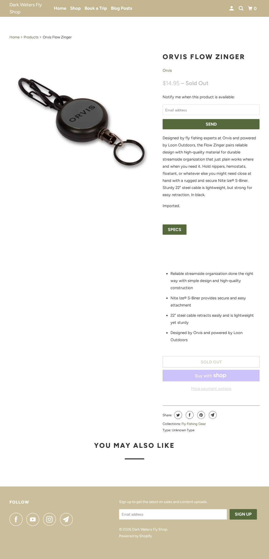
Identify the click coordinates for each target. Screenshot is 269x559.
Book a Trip (96, 8)
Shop (75, 8)
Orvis (167, 70)
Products (31, 37)
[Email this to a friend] (212, 415)
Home (60, 8)
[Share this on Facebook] (189, 415)
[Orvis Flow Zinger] (83, 122)
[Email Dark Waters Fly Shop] (68, 519)
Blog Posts (121, 8)
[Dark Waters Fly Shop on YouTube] (34, 519)
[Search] (241, 8)
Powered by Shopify (135, 536)
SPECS (174, 229)
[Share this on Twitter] (177, 415)
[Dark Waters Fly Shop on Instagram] (51, 519)
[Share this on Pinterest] (200, 415)
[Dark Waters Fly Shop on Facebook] (17, 519)
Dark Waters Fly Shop (25, 8)
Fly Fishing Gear (194, 424)
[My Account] (232, 8)
